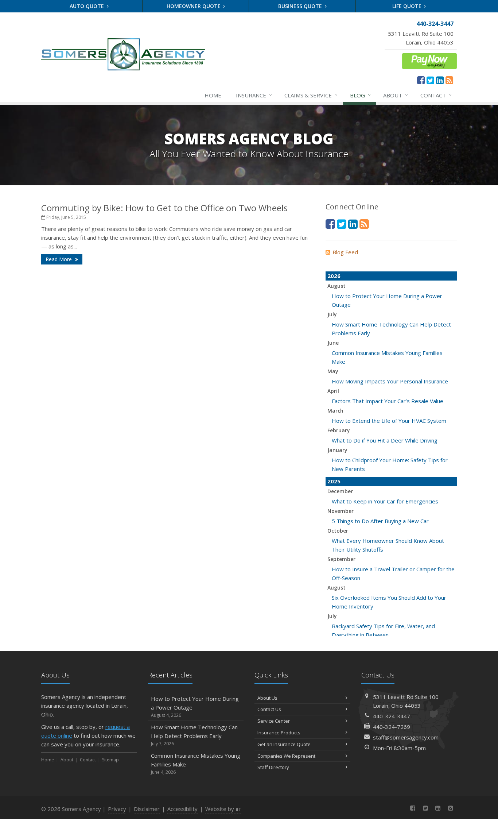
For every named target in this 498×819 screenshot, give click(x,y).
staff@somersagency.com (406, 737)
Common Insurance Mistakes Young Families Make (195, 763)
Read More (59, 259)
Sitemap (110, 760)
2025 (334, 481)
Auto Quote (87, 6)
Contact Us (269, 709)
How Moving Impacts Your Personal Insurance (390, 381)
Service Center (273, 721)
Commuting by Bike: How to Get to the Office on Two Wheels (164, 208)
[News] (449, 80)
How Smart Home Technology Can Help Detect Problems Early (194, 735)
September (341, 559)
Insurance (254, 95)
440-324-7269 (391, 726)
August (336, 285)
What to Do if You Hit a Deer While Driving (384, 440)
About (395, 95)
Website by (223, 808)
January (337, 450)
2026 (334, 275)
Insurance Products (278, 732)
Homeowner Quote (194, 6)
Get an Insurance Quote (284, 744)
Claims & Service (311, 95)
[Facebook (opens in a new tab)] (421, 80)
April (333, 390)
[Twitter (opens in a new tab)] (430, 80)
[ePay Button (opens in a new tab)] (429, 60)
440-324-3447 (391, 716)
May (332, 371)
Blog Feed (345, 252)
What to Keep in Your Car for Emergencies (385, 501)
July (332, 314)
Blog (360, 95)
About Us (267, 698)
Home (213, 95)
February (338, 430)
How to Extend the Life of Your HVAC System (389, 420)
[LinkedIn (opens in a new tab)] (440, 80)
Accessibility (182, 808)
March (335, 410)
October (337, 530)
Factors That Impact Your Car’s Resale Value (387, 401)
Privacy (117, 808)
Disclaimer (147, 808)
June (333, 342)
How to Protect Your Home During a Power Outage (195, 706)
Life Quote (407, 6)
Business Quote (300, 6)
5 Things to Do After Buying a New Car (380, 521)
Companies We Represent (286, 756)
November (340, 510)
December (340, 491)
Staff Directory (273, 767)
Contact (436, 95)
